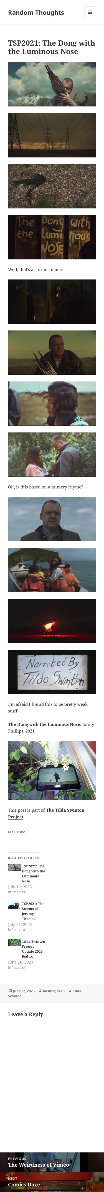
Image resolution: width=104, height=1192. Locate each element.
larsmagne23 (54, 991)
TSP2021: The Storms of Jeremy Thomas (33, 911)
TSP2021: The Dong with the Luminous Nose (33, 874)
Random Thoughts (36, 12)
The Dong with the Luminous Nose (44, 724)
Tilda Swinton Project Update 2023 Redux (33, 949)
